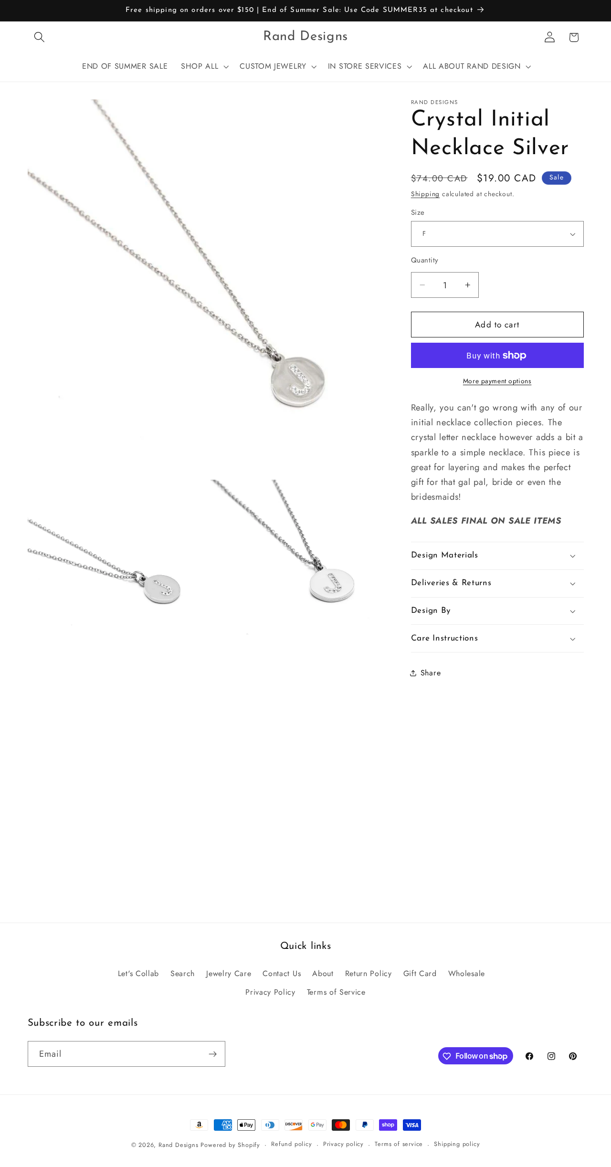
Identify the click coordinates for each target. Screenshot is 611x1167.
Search (182, 972)
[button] (40, 37)
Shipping (425, 194)
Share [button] (431, 672)
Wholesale (466, 972)
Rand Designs (178, 1144)
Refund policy (291, 1144)
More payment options (497, 381)
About (322, 972)
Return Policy (368, 972)
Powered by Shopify (230, 1144)
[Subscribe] (212, 1054)
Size (418, 213)
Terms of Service (336, 991)
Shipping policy (457, 1144)
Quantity (425, 260)
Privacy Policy (270, 991)
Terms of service (399, 1144)
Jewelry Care (228, 972)
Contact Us (282, 972)
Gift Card (420, 972)
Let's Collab (138, 972)
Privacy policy (343, 1144)
